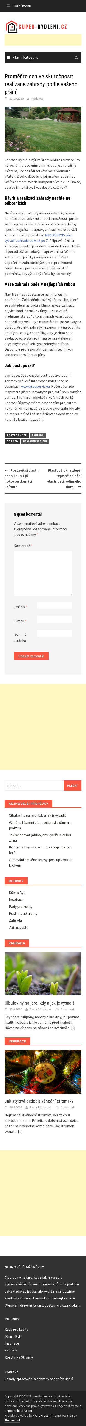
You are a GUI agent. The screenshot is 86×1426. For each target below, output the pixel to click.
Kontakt (11, 1372)
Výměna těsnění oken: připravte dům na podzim (42, 1284)
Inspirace (16, 899)
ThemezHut (12, 1420)
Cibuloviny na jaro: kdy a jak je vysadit (37, 815)
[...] (73, 1027)
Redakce (37, 99)
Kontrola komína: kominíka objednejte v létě (40, 1298)
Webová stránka (20, 638)
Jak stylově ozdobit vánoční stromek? (39, 1101)
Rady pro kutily (20, 906)
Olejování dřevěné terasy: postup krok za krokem (43, 1305)
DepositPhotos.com (18, 1411)
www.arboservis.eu (35, 386)
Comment (67, 1009)
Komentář (23, 545)
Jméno (20, 606)
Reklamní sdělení (35, 441)
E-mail (20, 621)
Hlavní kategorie (25, 57)
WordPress (41, 1415)
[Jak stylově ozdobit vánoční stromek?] (43, 1071)
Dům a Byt (17, 892)
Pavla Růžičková (41, 1009)
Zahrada (38, 435)
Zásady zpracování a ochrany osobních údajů (39, 1378)
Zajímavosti (18, 927)
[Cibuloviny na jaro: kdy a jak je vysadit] (43, 973)
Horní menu (21, 5)
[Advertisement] (45, 40)
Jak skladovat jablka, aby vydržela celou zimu (40, 1291)
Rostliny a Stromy (23, 913)
